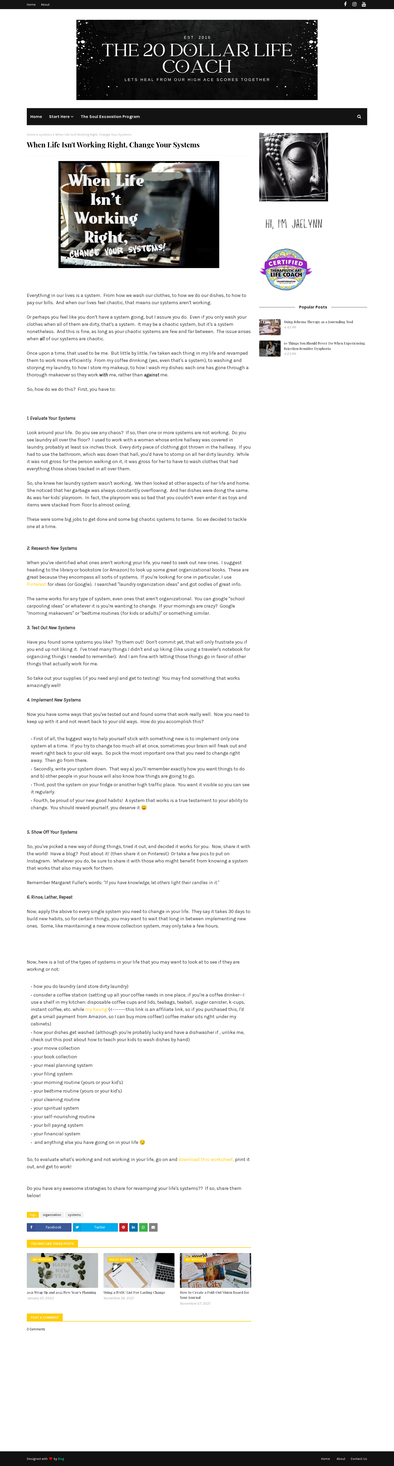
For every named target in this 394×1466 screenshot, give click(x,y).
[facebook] (345, 4)
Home (31, 4)
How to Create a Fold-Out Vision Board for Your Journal (214, 1295)
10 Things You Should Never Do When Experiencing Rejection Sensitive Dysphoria (324, 346)
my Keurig (96, 1009)
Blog (61, 1459)
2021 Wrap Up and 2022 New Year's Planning (61, 1292)
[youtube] (363, 4)
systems (45, 134)
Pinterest (36, 584)
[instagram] (354, 4)
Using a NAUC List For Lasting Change (134, 1292)
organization (52, 1215)
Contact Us (359, 1459)
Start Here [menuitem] (59, 116)
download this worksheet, (206, 1159)
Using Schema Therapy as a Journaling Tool (318, 321)
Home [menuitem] (36, 116)
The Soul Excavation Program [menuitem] (110, 116)
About (45, 4)
